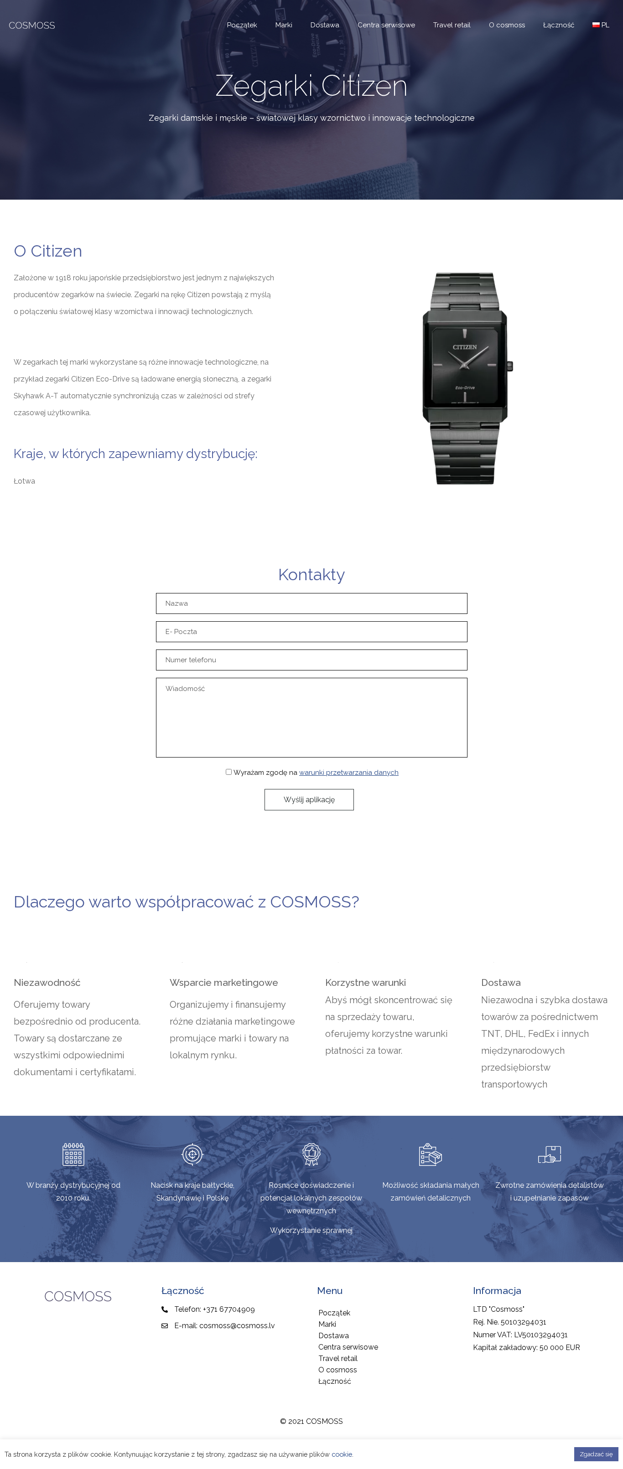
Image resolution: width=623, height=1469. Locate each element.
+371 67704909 (229, 1309)
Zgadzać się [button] (596, 1454)
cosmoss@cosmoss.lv (237, 1325)
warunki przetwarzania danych (349, 772)
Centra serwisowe (348, 1347)
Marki (327, 1324)
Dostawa (333, 1335)
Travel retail (338, 1358)
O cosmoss (337, 1370)
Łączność (334, 1381)
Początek (334, 1313)
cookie (342, 1454)
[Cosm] (32, 25)
